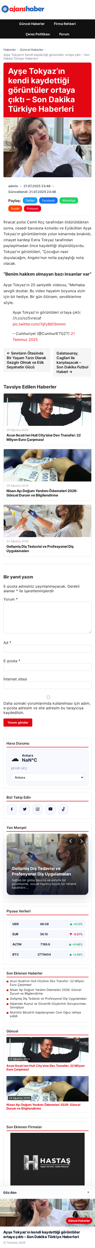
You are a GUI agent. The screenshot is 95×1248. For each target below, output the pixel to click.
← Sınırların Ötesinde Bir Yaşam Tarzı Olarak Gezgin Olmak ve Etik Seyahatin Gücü (26, 360)
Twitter (30, 200)
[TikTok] (63, 809)
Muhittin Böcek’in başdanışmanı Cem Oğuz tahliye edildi (45, 1014)
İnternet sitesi (15, 679)
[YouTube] (50, 809)
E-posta (11, 661)
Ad (7, 642)
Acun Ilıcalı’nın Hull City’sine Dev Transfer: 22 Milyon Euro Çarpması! (47, 982)
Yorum (10, 599)
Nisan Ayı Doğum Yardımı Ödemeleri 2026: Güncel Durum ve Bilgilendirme (45, 991)
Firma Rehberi (65, 24)
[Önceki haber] (71, 841)
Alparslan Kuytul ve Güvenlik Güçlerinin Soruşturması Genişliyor (48, 1005)
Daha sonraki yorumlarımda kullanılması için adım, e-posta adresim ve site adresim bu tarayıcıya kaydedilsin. (46, 708)
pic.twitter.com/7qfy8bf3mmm (39, 324)
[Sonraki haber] (81, 841)
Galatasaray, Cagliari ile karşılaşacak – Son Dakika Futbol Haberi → (72, 362)
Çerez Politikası (38, 34)
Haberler (9, 49)
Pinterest (32, 208)
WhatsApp (68, 200)
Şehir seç (19, 768)
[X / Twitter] (24, 809)
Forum (64, 34)
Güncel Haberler (32, 24)
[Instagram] (37, 809)
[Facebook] (11, 809)
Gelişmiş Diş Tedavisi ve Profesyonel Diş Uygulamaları (48, 998)
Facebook (48, 200)
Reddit (15, 208)
